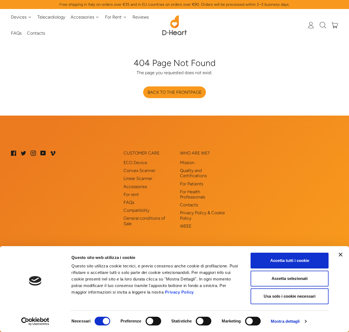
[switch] (153, 321)
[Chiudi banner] (340, 254)
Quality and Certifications (193, 173)
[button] (323, 25)
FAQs (16, 33)
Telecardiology (51, 17)
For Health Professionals (192, 194)
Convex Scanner (139, 170)
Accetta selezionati (290, 278)
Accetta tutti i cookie (289, 260)
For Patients (191, 183)
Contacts (36, 33)
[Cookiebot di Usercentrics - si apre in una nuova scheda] (35, 321)
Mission (187, 162)
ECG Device (135, 162)
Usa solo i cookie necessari (289, 296)
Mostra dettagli (285, 321)
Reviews (141, 17)
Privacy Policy (179, 292)
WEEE (185, 226)
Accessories (135, 186)
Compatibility (136, 210)
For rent (131, 194)
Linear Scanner (138, 178)
